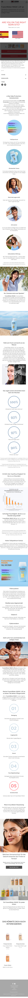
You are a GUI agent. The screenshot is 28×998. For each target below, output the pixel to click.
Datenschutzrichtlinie (7, 994)
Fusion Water (7, 965)
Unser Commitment (14, 985)
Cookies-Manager (14, 994)
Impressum (14, 989)
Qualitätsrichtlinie (14, 986)
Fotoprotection (7, 944)
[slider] (14, 374)
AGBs (14, 988)
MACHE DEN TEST (14, 867)
